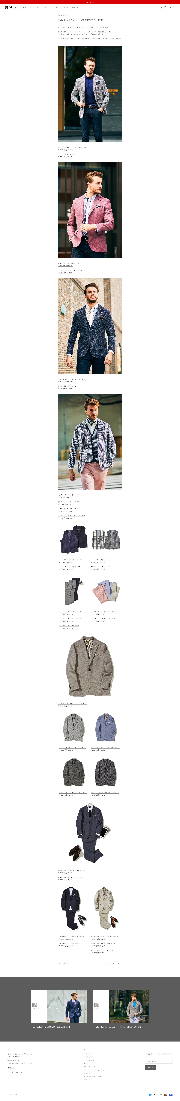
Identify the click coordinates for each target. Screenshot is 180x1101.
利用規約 (87, 1073)
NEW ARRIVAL (90, 2)
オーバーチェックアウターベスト (101, 560)
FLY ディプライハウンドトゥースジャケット (72, 495)
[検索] (165, 7)
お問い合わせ (88, 1080)
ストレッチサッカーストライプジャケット (72, 748)
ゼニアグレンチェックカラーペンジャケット (72, 147)
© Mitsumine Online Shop (14, 1095)
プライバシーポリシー (91, 1067)
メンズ (55, 7)
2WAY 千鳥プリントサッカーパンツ (70, 943)
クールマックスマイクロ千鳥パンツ (70, 619)
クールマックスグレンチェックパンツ (71, 612)
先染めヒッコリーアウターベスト (101, 567)
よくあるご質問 (89, 1060)
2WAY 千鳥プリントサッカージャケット (71, 937)
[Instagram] (12, 1072)
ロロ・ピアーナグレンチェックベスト (71, 560)
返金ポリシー (88, 1063)
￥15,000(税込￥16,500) (65, 504)
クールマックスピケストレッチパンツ (70, 877)
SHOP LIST (11, 1068)
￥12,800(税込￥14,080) (65, 518)
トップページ (34, 7)
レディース (64, 7)
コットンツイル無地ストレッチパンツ (103, 619)
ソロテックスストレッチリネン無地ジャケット (105, 748)
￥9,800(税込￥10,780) (65, 273)
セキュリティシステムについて (94, 1070)
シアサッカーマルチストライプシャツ (70, 270)
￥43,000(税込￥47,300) (65, 497)
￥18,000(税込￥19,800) (66, 562)
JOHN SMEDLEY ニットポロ (66, 155)
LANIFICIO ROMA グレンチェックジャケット (72, 379)
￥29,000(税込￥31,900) (65, 706)
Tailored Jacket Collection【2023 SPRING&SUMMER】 (118, 1026)
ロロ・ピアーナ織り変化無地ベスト (70, 567)
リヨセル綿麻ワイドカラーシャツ (68, 509)
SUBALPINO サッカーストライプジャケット (105, 793)
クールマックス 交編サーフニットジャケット (72, 704)
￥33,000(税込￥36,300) (65, 381)
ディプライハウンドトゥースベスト (69, 502)
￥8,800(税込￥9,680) (97, 953)
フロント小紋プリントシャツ (67, 386)
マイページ (87, 1054)
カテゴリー (45, 7)
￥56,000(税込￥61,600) (65, 150)
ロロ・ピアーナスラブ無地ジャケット (70, 263)
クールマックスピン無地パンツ (69, 626)
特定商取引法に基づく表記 (92, 1076)
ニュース (75, 7)
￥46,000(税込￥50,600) (65, 266)
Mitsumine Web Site (14, 1056)
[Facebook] (8, 1072)
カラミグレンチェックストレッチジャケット (73, 793)
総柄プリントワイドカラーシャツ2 (102, 950)
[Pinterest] (17, 1072)
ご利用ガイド (88, 1057)
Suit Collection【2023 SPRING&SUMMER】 (52, 1026)
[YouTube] (21, 1072)
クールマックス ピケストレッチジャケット (71, 870)
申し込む (150, 1068)
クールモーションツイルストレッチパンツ (71, 516)
